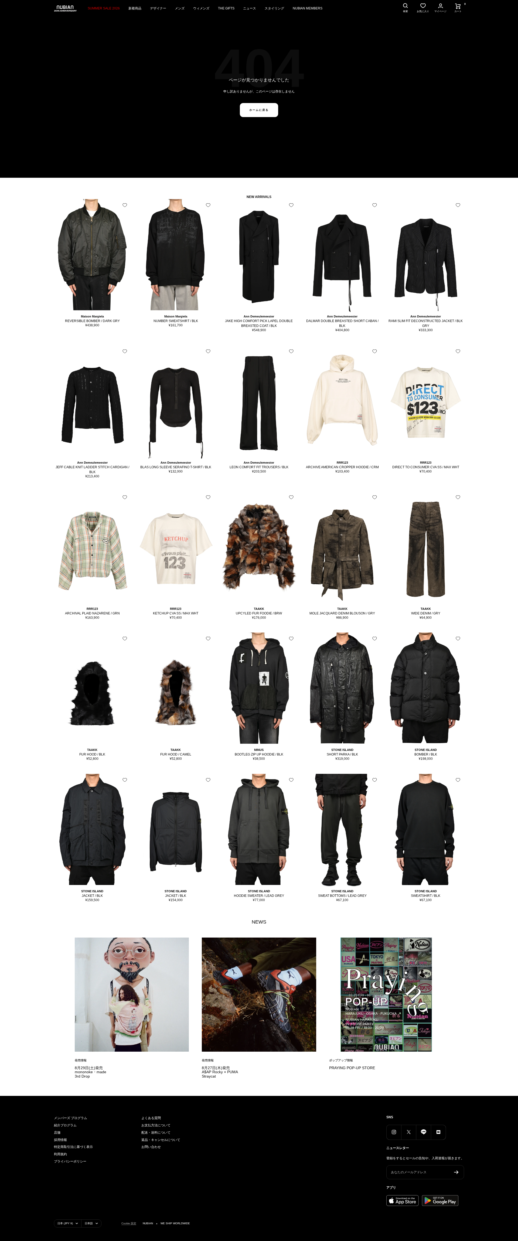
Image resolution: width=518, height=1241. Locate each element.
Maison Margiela (92, 316)
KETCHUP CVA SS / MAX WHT (175, 613)
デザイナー (158, 8)
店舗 (57, 1132)
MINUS (259, 749)
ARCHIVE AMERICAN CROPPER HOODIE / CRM (342, 467)
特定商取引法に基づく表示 (73, 1147)
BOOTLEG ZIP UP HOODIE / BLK (259, 754)
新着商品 (134, 8)
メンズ (180, 8)
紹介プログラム (65, 1125)
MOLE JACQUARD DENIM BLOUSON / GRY (342, 613)
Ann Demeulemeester (259, 316)
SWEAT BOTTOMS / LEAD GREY (342, 896)
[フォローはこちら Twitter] (408, 1132)
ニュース (249, 8)
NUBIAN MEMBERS (307, 8)
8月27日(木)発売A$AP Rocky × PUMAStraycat (220, 1072)
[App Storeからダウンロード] (402, 1200)
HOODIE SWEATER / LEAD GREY (259, 896)
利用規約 (60, 1154)
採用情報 (60, 1140)
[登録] (456, 1172)
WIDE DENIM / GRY (425, 613)
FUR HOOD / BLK (92, 754)
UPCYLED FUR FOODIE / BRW (259, 613)
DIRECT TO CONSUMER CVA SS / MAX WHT (425, 467)
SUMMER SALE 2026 (104, 8)
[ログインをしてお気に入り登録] (125, 205)
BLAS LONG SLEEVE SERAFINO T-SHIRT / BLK (175, 467)
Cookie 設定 (128, 1223)
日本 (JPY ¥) (65, 1223)
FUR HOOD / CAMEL (175, 754)
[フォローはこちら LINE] (423, 1132)
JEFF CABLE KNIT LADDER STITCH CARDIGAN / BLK (92, 469)
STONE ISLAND (342, 749)
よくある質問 (151, 1118)
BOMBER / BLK (425, 754)
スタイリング (274, 8)
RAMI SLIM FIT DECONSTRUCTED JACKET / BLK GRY (425, 323)
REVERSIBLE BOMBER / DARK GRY (92, 321)
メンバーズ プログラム (70, 1118)
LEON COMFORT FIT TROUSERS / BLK (259, 467)
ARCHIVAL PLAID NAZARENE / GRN (92, 613)
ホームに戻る (259, 109)
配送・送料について (156, 1132)
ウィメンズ (201, 8)
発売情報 (81, 1060)
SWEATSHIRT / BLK (425, 896)
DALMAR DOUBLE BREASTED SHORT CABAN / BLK (342, 323)
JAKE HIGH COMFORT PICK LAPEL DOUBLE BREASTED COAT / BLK (259, 323)
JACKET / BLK (92, 896)
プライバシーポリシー (70, 1161)
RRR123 (342, 462)
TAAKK (259, 608)
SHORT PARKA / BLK (342, 754)
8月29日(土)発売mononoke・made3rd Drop (90, 1072)
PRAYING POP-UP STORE (352, 1068)
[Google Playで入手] (440, 1200)
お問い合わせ (151, 1147)
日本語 (89, 1223)
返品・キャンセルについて (160, 1140)
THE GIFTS (226, 8)
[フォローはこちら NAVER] (438, 1132)
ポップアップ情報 (341, 1060)
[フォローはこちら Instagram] (393, 1132)
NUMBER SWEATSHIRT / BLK (176, 321)
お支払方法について (156, 1125)
